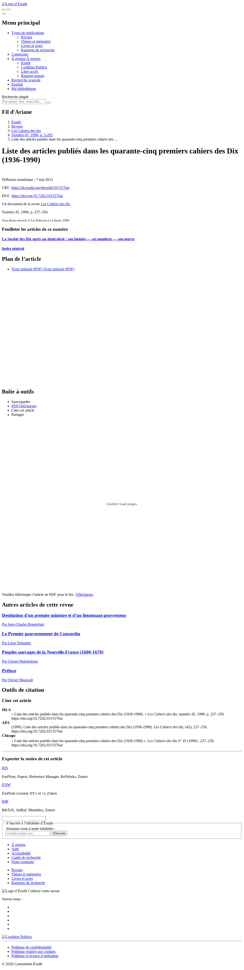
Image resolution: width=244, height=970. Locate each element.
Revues (26, 37)
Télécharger (84, 594)
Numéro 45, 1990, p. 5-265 (32, 135)
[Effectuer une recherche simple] (4, 9)
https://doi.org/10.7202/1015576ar (37, 196)
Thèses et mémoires (36, 41)
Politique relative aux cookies (33, 951)
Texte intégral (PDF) (26, 269)
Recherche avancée (26, 80)
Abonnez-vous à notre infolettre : (30, 829)
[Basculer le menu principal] (4, 14)
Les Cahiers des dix (26, 131)
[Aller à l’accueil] (14, 4)
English (17, 84)
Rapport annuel (32, 76)
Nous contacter (22, 862)
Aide (15, 849)
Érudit (25, 63)
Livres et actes (31, 46)
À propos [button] (18, 59)
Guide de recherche (26, 857)
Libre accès (29, 71)
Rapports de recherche (38, 50)
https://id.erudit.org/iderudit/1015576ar (40, 188)
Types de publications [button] (27, 33)
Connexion (19, 54)
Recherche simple (15, 97)
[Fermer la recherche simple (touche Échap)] (8, 9)
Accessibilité (20, 853)
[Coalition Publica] (17, 937)
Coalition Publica (34, 67)
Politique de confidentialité (31, 947)
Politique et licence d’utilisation (34, 956)
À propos (33, 59)
